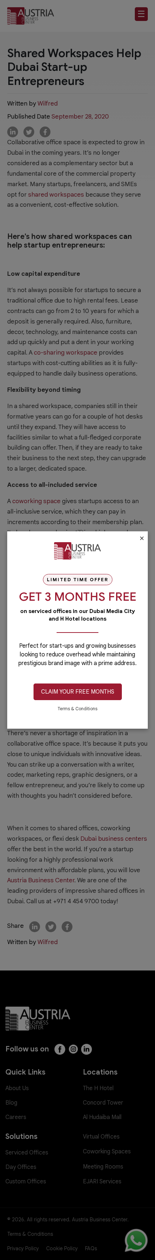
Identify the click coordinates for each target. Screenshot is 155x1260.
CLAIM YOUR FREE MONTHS (77, 691)
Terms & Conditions (77, 708)
